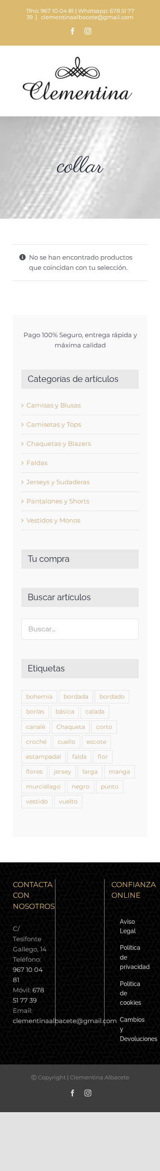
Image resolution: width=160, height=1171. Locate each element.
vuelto (68, 801)
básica (64, 711)
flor (103, 756)
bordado (112, 696)
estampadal (43, 756)
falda (79, 756)
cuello (67, 741)
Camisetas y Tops (53, 424)
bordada (76, 696)
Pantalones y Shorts (57, 501)
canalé (35, 726)
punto (110, 786)
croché (36, 741)
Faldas (36, 463)
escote (96, 741)
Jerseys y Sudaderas (58, 482)
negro (81, 786)
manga (119, 771)
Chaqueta (70, 726)
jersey (62, 771)
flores (34, 771)
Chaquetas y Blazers (58, 443)
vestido (37, 801)
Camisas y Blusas (53, 405)
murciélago (43, 786)
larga (90, 771)
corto (104, 726)
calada (95, 711)
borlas (35, 711)
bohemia (39, 696)
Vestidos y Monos (53, 520)
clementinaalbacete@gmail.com (87, 17)
